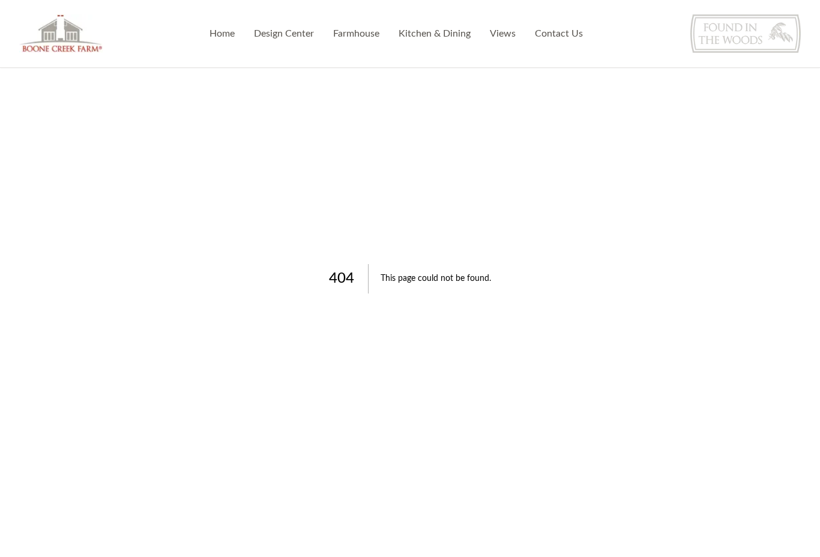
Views (503, 33)
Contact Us (559, 33)
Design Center (284, 33)
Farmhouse (356, 33)
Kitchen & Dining (435, 33)
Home (222, 33)
